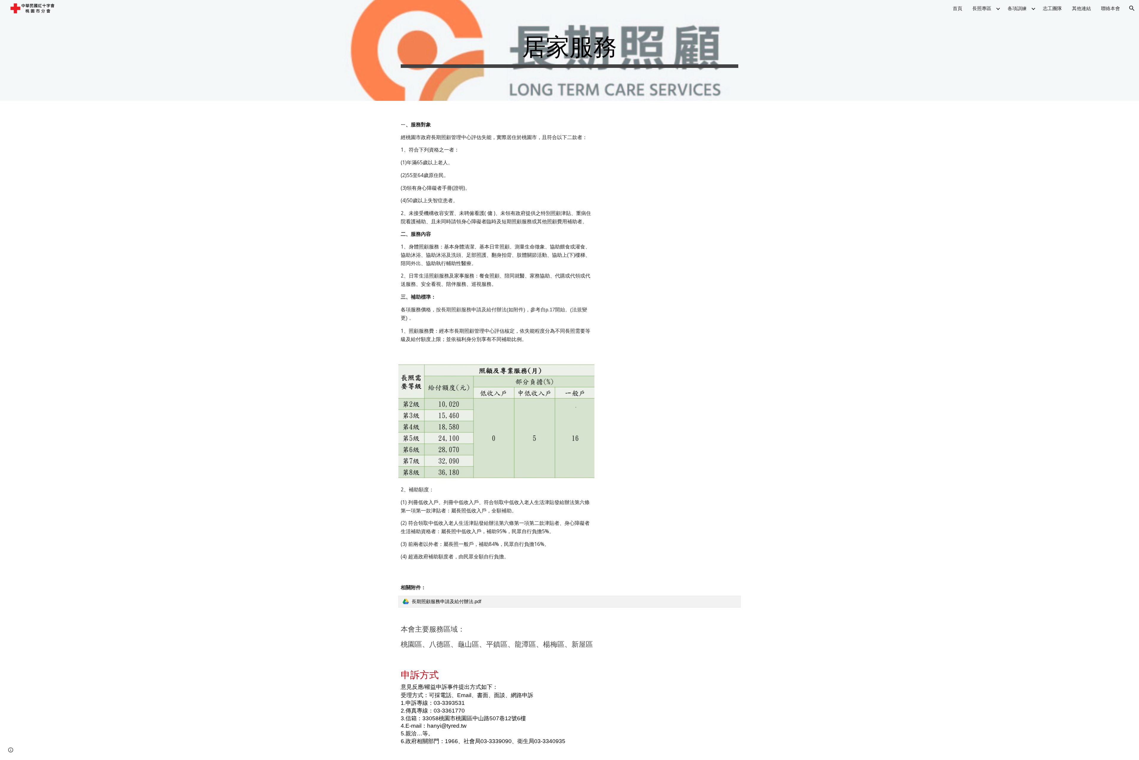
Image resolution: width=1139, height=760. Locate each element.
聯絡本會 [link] (1110, 8)
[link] (569, 602)
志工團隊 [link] (1052, 8)
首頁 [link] (957, 8)
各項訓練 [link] (1017, 8)
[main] (569, 50)
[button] (1132, 8)
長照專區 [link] (981, 8)
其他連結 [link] (1081, 8)
